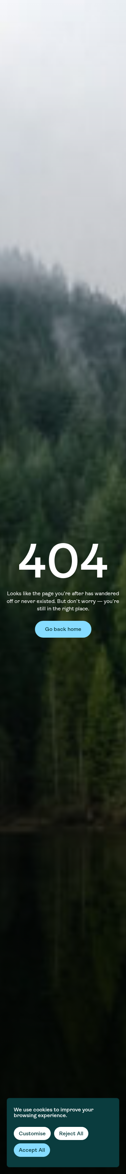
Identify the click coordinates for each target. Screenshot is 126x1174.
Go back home (63, 629)
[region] (63, 1132)
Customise (32, 1133)
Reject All (71, 1133)
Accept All (32, 1150)
